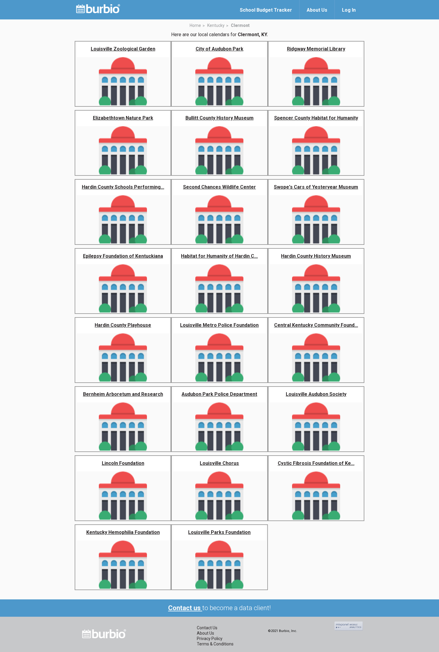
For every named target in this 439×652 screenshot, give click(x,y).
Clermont (240, 25)
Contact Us (207, 627)
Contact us (185, 608)
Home (195, 25)
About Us (205, 633)
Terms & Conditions (215, 644)
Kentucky (216, 25)
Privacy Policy (209, 638)
